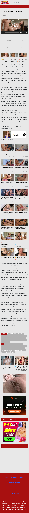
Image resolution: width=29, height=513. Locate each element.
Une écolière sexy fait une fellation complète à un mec (21, 214)
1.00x (24, 32)
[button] (14, 26)
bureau (17, 348)
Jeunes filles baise (6, 341)
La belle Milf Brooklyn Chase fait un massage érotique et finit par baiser (21, 229)
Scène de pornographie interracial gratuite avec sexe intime (7, 154)
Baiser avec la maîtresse (16, 346)
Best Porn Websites (14, 482)
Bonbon (13, 352)
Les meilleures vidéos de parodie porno (17, 339)
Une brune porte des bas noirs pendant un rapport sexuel (7, 169)
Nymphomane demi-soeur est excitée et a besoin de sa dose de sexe (7, 214)
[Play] (3, 32)
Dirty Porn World (14, 493)
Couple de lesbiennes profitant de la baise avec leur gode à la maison (21, 154)
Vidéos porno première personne (14, 335)
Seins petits (7, 352)
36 (9, 15)
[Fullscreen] (26, 32)
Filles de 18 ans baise (9, 344)
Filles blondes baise (11, 333)
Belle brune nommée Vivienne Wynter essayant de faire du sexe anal (21, 199)
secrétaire (22, 348)
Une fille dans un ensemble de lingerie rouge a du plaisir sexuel (21, 169)
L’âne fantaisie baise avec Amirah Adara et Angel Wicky (7, 199)
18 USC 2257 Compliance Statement (14, 477)
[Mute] (21, 32)
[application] (14, 26)
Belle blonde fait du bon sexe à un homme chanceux (7, 229)
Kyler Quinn (15, 337)
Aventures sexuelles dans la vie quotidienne (12, 350)
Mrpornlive (15, 488)
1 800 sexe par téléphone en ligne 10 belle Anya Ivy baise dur (21, 184)
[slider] (12, 32)
